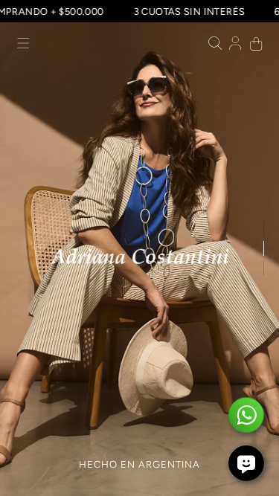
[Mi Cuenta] (235, 45)
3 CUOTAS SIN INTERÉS (193, 11)
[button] (23, 45)
